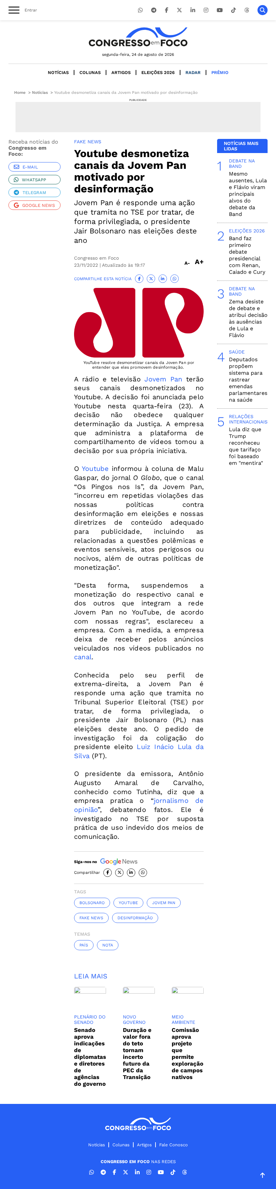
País (83, 945)
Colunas (90, 72)
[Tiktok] (233, 10)
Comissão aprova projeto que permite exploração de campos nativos (187, 1053)
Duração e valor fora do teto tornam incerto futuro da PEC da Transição (137, 1053)
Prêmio (220, 72)
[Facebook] (166, 10)
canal (83, 657)
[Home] (138, 37)
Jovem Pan (163, 379)
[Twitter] (179, 10)
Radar (193, 72)
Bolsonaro (92, 902)
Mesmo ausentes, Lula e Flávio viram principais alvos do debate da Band (248, 194)
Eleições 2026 (158, 72)
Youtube (95, 469)
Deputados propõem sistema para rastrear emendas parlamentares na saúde (248, 379)
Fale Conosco (173, 1144)
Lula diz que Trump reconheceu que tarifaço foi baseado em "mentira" (246, 446)
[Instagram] (206, 10)
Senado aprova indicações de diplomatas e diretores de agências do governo (90, 1057)
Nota (107, 945)
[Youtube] (220, 10)
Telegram (34, 192)
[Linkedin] (193, 10)
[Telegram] (154, 10)
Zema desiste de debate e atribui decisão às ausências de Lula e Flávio (248, 318)
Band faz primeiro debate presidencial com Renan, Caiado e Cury (247, 255)
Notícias (58, 72)
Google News (38, 205)
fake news (91, 918)
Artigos (121, 72)
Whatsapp (34, 179)
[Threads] (246, 10)
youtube (128, 902)
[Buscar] (262, 10)
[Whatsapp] (140, 10)
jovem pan (163, 902)
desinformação (135, 918)
